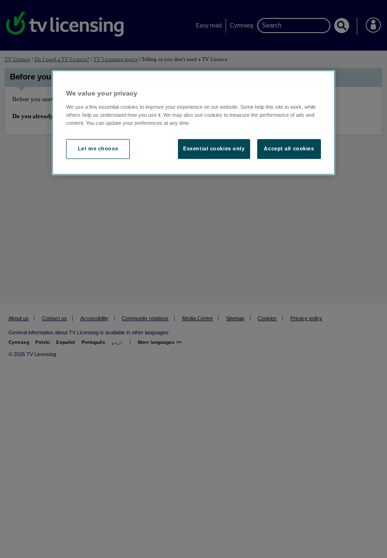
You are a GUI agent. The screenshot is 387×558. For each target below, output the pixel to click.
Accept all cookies (289, 148)
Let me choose (98, 148)
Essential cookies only (214, 148)
